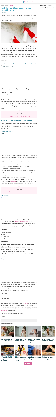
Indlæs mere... (28, 363)
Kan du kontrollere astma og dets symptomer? (19, 191)
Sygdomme (30, 356)
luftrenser (13, 181)
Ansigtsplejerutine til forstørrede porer (20, 340)
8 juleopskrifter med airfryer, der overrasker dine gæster (7, 359)
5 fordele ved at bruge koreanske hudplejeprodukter (34, 341)
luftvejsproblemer (5, 106)
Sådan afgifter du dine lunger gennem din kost (19, 116)
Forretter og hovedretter (6, 356)
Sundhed (43, 356)
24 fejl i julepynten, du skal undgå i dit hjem (48, 340)
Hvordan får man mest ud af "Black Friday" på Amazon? (21, 359)
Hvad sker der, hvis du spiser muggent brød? (48, 358)
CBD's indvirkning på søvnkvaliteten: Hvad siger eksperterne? (6, 341)
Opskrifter (11, 5)
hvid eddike (25, 303)
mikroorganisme (4, 310)
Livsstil (16, 356)
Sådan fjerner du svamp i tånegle (34, 358)
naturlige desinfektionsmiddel (22, 221)
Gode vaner (7, 5)
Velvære (2, 5)
